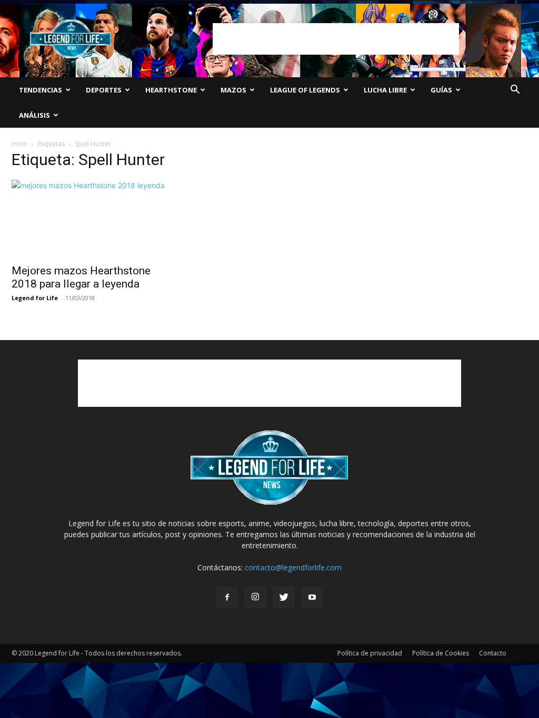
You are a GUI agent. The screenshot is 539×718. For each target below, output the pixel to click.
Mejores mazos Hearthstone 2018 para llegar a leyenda (81, 277)
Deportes (104, 90)
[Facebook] (226, 597)
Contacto (492, 653)
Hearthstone (171, 90)
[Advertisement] (336, 39)
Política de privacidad (369, 653)
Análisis (34, 115)
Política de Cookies (440, 653)
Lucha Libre (385, 90)
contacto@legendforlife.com (293, 567)
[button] (514, 91)
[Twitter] (283, 597)
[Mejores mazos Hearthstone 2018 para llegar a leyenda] (90, 219)
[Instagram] (255, 597)
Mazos (233, 90)
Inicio (19, 143)
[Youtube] (312, 597)
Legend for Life (35, 298)
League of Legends (305, 90)
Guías (441, 90)
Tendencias (40, 90)
